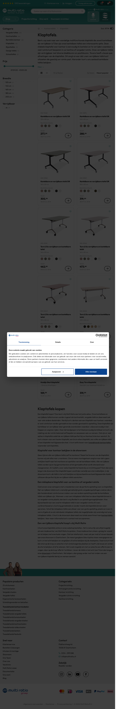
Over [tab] (92, 342)
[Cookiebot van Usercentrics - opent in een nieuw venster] (97, 335)
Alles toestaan (91, 372)
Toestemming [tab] (24, 342)
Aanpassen (56, 372)
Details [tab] (58, 342)
